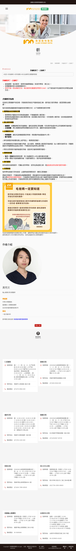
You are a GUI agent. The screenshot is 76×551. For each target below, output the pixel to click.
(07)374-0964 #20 (19, 389)
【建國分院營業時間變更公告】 (38, 2)
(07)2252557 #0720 (56, 438)
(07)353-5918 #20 (55, 383)
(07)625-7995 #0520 (20, 487)
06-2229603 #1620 (56, 538)
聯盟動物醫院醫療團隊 (21, 319)
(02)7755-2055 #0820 (56, 485)
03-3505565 (18, 532)
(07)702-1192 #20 (19, 440)
